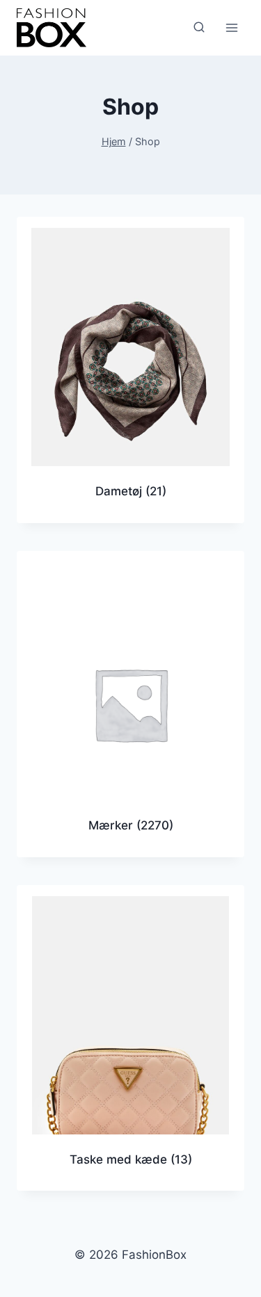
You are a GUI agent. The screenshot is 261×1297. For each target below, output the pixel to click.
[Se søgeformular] (199, 27)
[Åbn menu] (231, 27)
